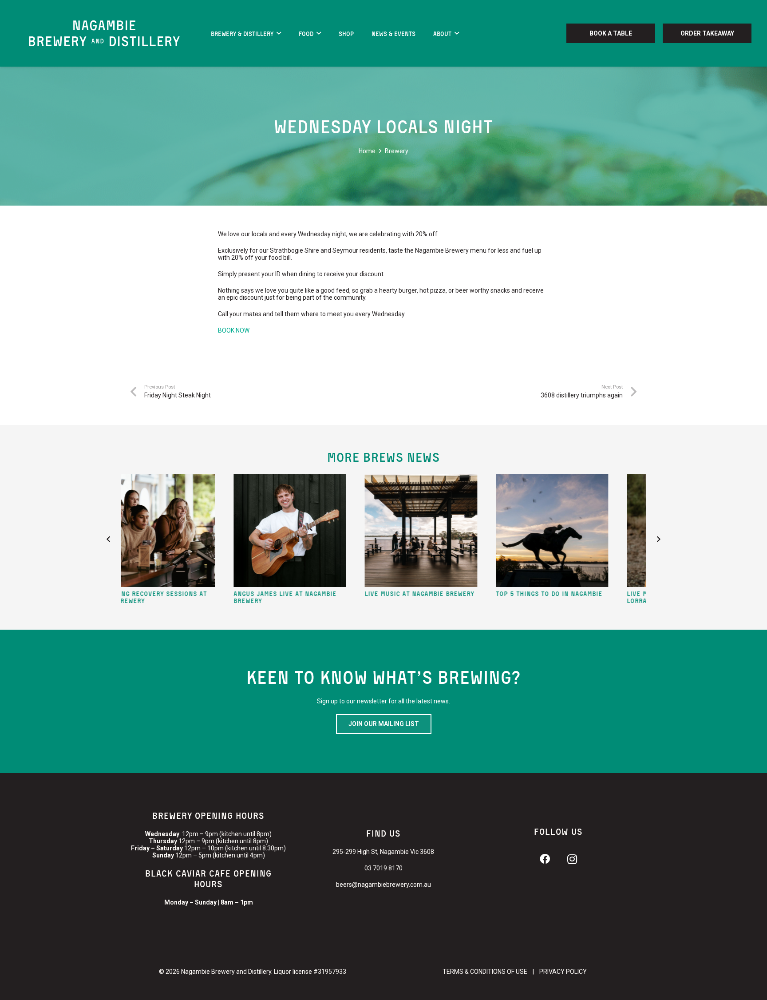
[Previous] (108, 539)
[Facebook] (544, 859)
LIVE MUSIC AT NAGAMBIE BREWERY (358, 593)
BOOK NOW (233, 330)
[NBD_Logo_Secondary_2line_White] (104, 33)
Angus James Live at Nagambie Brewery (223, 596)
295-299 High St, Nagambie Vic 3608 (383, 851)
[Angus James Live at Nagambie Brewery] (228, 530)
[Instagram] (572, 859)
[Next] (658, 539)
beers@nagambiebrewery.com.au (383, 884)
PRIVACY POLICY (563, 971)
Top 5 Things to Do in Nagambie (488, 593)
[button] (279, 33)
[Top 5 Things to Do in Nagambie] (491, 530)
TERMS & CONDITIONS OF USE (485, 971)
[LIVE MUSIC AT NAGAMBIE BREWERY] (359, 530)
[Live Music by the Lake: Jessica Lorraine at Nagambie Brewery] (621, 530)
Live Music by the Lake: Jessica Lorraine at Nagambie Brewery (619, 596)
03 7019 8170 (383, 868)
